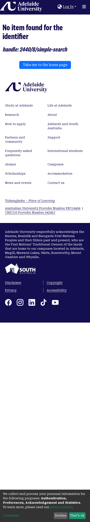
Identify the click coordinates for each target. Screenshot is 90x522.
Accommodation (60, 173)
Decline (60, 515)
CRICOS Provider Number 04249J (30, 212)
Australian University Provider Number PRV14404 (42, 208)
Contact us (56, 183)
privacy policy (61, 507)
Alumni (10, 164)
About (52, 114)
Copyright (55, 282)
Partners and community (15, 139)
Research (12, 114)
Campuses (56, 164)
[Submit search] (54, 6)
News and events (18, 183)
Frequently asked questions (18, 153)
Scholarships (15, 173)
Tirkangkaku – (30, 200)
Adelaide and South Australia (63, 126)
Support (54, 137)
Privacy (11, 290)
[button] (59, 6)
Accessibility (57, 290)
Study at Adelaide (19, 105)
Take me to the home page (45, 65)
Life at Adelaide (60, 105)
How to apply (15, 124)
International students (65, 151)
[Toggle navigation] (84, 7)
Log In (68, 7)
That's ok (77, 515)
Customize (11, 515)
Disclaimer (13, 282)
